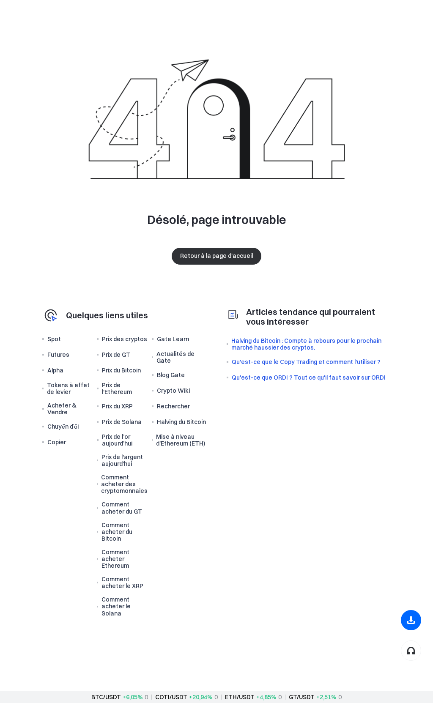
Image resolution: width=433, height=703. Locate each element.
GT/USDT (302, 697)
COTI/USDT (171, 697)
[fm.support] (411, 650)
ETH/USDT (240, 697)
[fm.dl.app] (411, 620)
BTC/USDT (106, 697)
